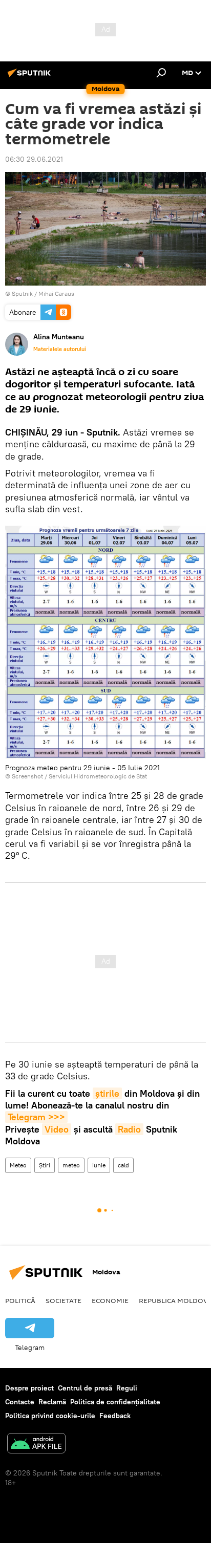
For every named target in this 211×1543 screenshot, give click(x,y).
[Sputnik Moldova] (30, 76)
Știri (44, 1165)
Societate (63, 1300)
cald (123, 1165)
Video (57, 1129)
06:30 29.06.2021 (34, 159)
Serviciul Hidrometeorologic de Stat (98, 776)
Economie (110, 1300)
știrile (107, 1093)
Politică (20, 1300)
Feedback (115, 1415)
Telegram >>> (36, 1117)
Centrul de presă (85, 1388)
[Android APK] (36, 1444)
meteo (71, 1165)
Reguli (126, 1388)
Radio (129, 1129)
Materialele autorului (59, 349)
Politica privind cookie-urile (50, 1415)
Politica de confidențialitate (115, 1401)
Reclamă (52, 1401)
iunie (99, 1165)
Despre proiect (29, 1388)
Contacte (19, 1401)
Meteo (18, 1165)
